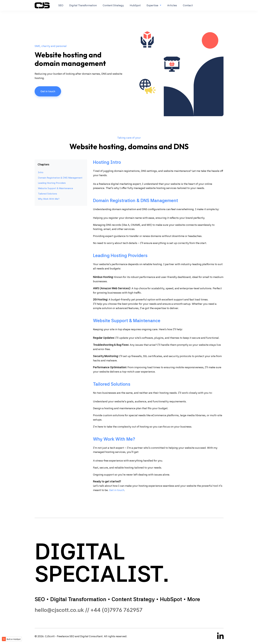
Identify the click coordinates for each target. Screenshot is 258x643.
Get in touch (47, 91)
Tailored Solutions (47, 193)
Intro (40, 172)
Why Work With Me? (48, 198)
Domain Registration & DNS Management (60, 177)
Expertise (152, 5)
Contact (188, 5)
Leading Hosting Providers (52, 183)
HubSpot (135, 5)
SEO (60, 5)
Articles (172, 5)
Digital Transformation (83, 5)
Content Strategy (113, 5)
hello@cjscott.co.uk (59, 610)
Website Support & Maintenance (55, 188)
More (193, 599)
